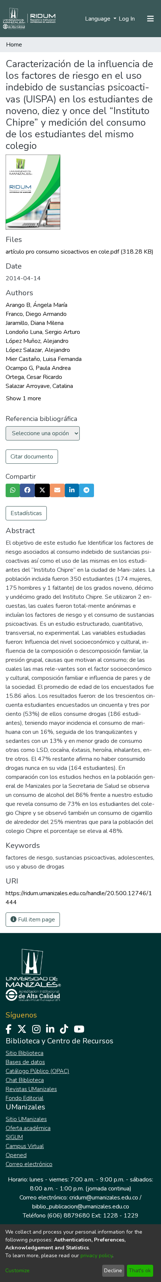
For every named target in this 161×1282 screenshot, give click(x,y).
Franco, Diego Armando (36, 314)
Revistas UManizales (31, 1089)
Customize (17, 1270)
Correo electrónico (29, 1164)
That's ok (140, 1270)
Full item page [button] (35, 919)
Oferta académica (28, 1128)
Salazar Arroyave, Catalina (39, 386)
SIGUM (14, 1137)
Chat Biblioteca (25, 1080)
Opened (16, 1155)
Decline (113, 1270)
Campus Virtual (25, 1146)
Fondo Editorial (24, 1098)
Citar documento (31, 456)
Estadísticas (26, 513)
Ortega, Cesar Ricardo (34, 377)
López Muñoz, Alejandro (37, 341)
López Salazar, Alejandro (38, 350)
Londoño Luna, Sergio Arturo (43, 332)
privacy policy (96, 1255)
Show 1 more (23, 398)
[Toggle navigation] (150, 18)
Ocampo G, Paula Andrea (38, 368)
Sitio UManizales (26, 1119)
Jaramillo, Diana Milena (35, 323)
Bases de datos (25, 1062)
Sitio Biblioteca (24, 1053)
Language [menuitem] (98, 19)
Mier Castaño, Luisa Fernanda (44, 359)
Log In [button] (127, 19)
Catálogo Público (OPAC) (37, 1071)
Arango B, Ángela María (36, 305)
